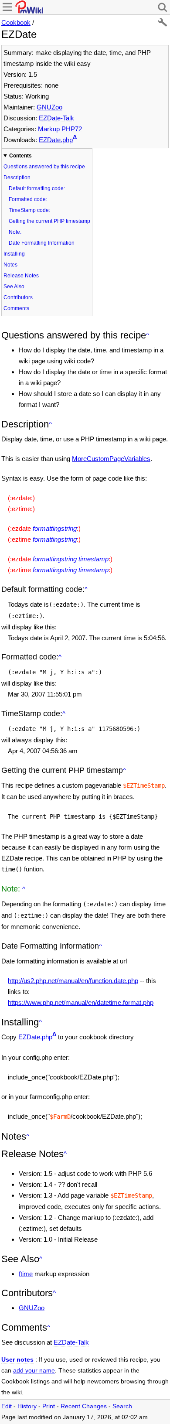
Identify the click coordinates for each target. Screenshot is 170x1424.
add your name (34, 1370)
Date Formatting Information (42, 243)
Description (17, 177)
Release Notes (21, 276)
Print (48, 1406)
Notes (10, 265)
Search (122, 1406)
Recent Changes (84, 1406)
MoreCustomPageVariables (111, 458)
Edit (6, 1406)
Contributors (18, 297)
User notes (17, 1359)
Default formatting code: (37, 188)
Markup (49, 129)
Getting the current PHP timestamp (49, 221)
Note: (15, 232)
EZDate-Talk (56, 118)
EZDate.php (56, 139)
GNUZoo (49, 107)
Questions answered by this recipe (44, 167)
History (27, 1406)
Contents (20, 156)
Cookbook (16, 22)
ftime (26, 1273)
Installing (14, 254)
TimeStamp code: (29, 210)
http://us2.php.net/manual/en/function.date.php (73, 980)
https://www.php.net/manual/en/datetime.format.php (80, 1002)
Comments (16, 308)
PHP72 (71, 129)
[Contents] (147, 335)
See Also (13, 286)
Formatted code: (28, 199)
